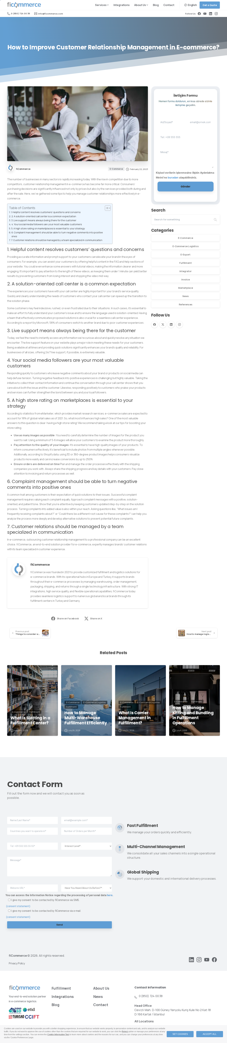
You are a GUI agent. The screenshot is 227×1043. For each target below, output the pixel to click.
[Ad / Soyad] (171, 120)
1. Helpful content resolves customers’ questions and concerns (46, 212)
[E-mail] (86, 818)
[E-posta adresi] (200, 120)
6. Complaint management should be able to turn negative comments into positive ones (57, 234)
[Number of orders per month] (86, 829)
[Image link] (25, 988)
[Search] (215, 220)
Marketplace (185, 287)
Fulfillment (185, 262)
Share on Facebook (68, 618)
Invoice (185, 279)
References (185, 304)
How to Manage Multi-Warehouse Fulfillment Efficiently (85, 718)
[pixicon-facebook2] (214, 959)
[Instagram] (216, 13)
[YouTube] (205, 13)
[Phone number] (32, 843)
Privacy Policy (17, 963)
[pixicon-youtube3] (207, 959)
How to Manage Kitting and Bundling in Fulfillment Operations (193, 715)
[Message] (59, 864)
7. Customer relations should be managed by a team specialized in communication (56, 240)
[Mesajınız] (186, 155)
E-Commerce (185, 238)
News (185, 296)
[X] (163, 324)
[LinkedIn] (210, 13)
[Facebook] (199, 13)
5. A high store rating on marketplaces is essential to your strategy (48, 228)
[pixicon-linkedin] (191, 959)
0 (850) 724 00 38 (20, 13)
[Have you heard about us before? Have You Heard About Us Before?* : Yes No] (86, 885)
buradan (173, 177)
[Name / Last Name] (32, 818)
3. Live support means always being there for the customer (43, 220)
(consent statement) (18, 906)
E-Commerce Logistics (185, 246)
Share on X (96, 618)
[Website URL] (32, 885)
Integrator (185, 271)
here (109, 895)
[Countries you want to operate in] (32, 829)
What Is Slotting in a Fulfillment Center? (30, 721)
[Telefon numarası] (171, 134)
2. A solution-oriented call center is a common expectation (43, 216)
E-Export (185, 254)
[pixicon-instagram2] (199, 959)
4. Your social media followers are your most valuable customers (46, 224)
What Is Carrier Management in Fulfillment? (134, 718)
